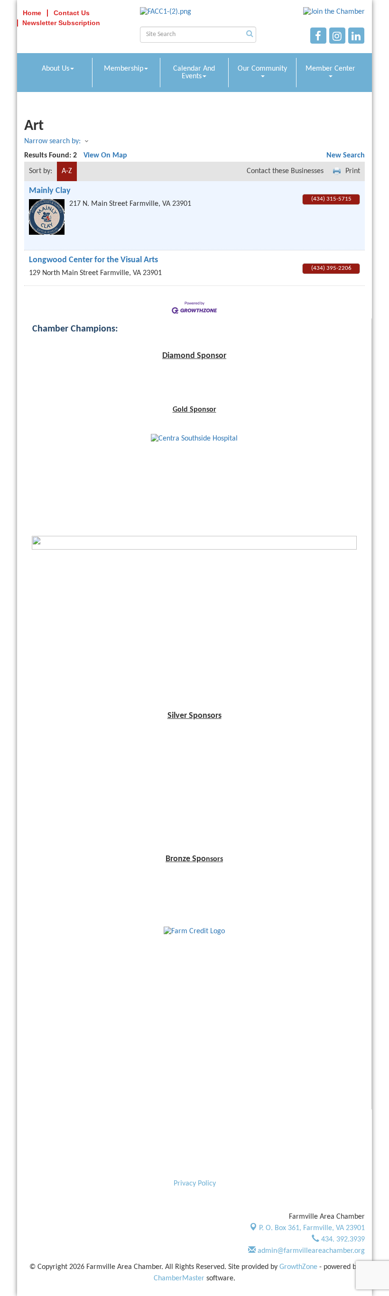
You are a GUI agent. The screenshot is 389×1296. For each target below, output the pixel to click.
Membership (123, 69)
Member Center (330, 69)
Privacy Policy (195, 1183)
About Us (55, 69)
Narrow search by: (52, 141)
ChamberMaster (179, 1278)
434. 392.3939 (342, 1239)
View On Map (105, 155)
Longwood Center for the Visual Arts (93, 260)
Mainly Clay (50, 191)
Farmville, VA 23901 (312, 1228)
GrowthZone (298, 1267)
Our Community (262, 69)
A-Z (67, 171)
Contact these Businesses (285, 171)
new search (345, 155)
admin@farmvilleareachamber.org (310, 1251)
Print (352, 171)
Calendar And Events (194, 72)
